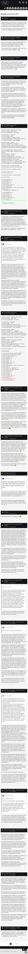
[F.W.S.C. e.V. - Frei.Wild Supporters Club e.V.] (5, 2)
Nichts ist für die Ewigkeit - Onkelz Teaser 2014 (14, 622)
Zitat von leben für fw (9, 478)
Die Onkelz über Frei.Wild (9, 473)
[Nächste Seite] (17, 944)
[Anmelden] (23, 2)
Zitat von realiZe (7, 695)
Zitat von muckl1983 (8, 627)
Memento (6, 18)
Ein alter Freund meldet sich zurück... (12, 927)
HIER (2, 815)
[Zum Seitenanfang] (25, 952)
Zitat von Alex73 (7, 587)
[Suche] (19, 2)
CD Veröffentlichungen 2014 (10, 125)
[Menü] (26, 2)
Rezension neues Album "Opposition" (12, 37)
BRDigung (6, 512)
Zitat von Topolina (8, 244)
